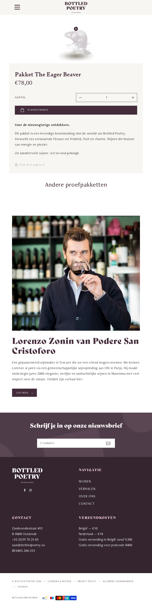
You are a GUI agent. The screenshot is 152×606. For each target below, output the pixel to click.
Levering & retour (59, 581)
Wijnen (85, 481)
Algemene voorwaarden (118, 581)
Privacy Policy (87, 581)
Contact (87, 503)
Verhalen (87, 489)
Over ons (87, 496)
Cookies (23, 586)
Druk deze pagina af (32, 164)
